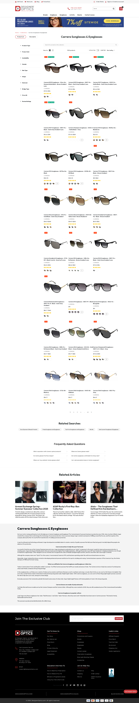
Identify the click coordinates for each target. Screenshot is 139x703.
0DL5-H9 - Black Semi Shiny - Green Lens (72, 140)
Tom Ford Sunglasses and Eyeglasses (74, 429)
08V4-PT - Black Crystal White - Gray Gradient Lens (72, 312)
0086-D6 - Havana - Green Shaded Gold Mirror (48, 316)
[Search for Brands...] (116, 44)
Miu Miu (91, 429)
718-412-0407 (76, 8)
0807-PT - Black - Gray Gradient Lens (69, 312)
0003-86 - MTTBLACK (48, 403)
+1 (81, 270)
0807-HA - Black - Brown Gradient (97, 183)
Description (32, 37)
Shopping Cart (113, 648)
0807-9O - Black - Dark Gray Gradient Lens (48, 96)
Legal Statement (52, 651)
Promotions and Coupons (85, 636)
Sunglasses (80, 642)
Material (24, 83)
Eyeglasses (80, 645)
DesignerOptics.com (39, 700)
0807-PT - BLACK (78, 312)
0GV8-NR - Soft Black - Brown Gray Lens (75, 140)
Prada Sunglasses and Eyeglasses (51, 429)
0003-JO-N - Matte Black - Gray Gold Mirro (100, 359)
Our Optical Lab (52, 639)
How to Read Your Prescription (56, 670)
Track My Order (113, 642)
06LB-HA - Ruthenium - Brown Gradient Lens (75, 270)
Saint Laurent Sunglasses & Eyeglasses (108, 429)
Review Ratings (26, 101)
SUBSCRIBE (119, 618)
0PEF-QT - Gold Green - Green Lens (78, 270)
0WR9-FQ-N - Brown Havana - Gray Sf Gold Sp (97, 359)
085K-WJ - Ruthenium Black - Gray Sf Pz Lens (72, 270)
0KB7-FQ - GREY (51, 403)
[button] (47, 93)
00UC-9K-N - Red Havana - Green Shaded (103, 359)
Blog (48, 645)
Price (24, 95)
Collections (23, 32)
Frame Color (25, 52)
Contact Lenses (90, 15)
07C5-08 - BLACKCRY (45, 403)
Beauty (79, 15)
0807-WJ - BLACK (53, 403)
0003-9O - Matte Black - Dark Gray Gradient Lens (94, 95)
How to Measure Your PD (54, 673)
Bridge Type (25, 89)
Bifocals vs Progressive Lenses (56, 676)
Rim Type (25, 70)
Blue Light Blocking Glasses (85, 657)
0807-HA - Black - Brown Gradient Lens (97, 140)
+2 (106, 140)
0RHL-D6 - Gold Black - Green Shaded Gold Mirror (48, 359)
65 (88, 412)
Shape (24, 76)
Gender (24, 64)
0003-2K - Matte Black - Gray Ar (48, 227)
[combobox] (104, 8)
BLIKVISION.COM (117, 694)
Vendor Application (114, 651)
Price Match (112, 639)
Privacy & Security (52, 648)
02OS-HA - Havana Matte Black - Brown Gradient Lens (45, 96)
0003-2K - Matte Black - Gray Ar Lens (100, 140)
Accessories (80, 660)
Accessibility (50, 654)
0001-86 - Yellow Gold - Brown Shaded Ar (51, 227)
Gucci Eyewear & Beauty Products (28, 429)
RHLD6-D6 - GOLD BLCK (51, 359)
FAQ (92, 670)
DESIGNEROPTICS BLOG (69, 694)
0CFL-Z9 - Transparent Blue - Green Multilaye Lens (69, 140)
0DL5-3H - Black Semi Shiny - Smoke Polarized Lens (78, 140)
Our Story (50, 636)
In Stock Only (92, 50)
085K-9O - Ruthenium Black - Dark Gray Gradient (45, 359)
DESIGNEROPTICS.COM (23, 694)
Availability (25, 58)
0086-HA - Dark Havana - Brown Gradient (94, 227)
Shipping (80, 673)
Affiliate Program (114, 636)
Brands (79, 639)
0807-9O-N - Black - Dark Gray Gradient (45, 316)
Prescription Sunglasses (84, 654)
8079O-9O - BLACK (51, 96)
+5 (81, 140)
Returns (79, 676)
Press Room (50, 642)
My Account (112, 645)
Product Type (26, 45)
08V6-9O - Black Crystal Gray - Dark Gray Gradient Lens (75, 312)
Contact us (80, 670)
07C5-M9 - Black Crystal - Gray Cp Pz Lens (100, 227)
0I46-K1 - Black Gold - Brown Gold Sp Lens (94, 140)
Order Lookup (95, 673)
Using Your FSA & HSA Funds (55, 679)
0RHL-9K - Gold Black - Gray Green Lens (69, 270)
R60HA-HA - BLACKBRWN (103, 140)
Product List (20, 37)
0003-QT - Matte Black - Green (94, 183)
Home (17, 32)
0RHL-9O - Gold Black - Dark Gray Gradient (45, 227)
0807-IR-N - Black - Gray (94, 359)
